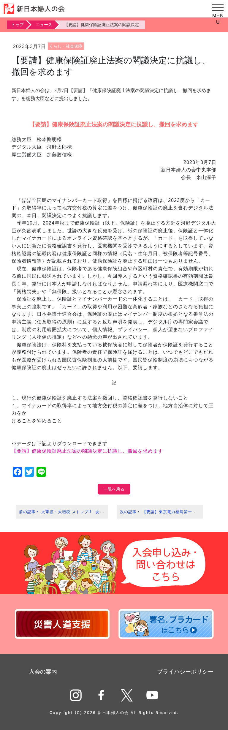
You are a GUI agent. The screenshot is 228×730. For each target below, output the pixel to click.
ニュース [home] (44, 24)
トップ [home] (17, 24)
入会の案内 (43, 672)
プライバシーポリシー (185, 672)
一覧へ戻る (114, 489)
